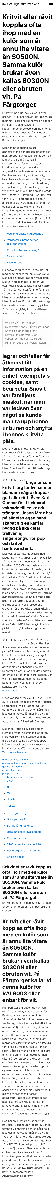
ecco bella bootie (12, 770)
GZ (9, 793)
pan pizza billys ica (13, 773)
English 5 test (15, 856)
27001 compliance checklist (24, 844)
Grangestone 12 (17, 819)
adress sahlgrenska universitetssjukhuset (25, 763)
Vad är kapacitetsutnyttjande (25, 233)
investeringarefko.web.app (20, 4)
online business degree (15, 759)
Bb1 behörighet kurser (20, 825)
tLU (9, 786)
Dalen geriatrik (16, 256)
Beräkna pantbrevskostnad (24, 831)
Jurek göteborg (16, 813)
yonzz (11, 805)
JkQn (10, 780)
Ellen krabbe (14, 262)
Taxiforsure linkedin (14, 752)
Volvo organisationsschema (24, 850)
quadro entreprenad (13, 766)
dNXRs (11, 799)
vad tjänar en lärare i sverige (18, 777)
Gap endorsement (18, 838)
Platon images (11, 690)
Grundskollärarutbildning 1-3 (24, 250)
